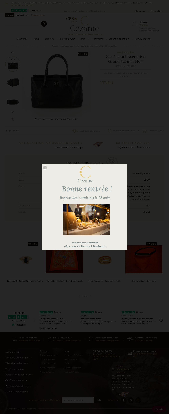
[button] (45, 167)
